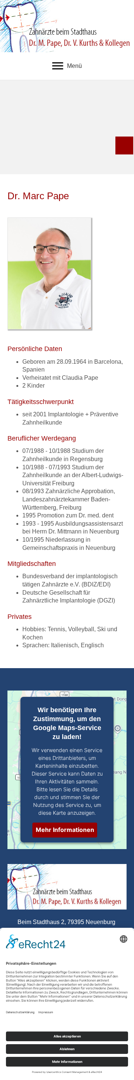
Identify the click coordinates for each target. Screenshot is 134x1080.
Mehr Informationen (65, 829)
